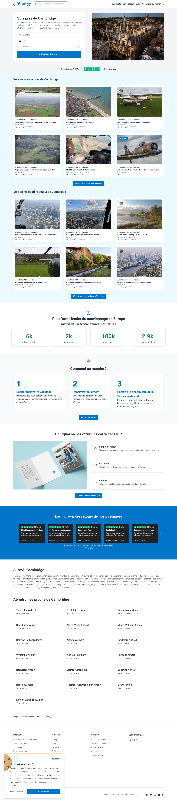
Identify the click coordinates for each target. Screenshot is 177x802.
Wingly (16, 717)
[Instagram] (155, 795)
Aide (138, 4)
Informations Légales (133, 795)
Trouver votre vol (97, 755)
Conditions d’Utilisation (113, 795)
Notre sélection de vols (31, 717)
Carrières (55, 751)
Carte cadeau (128, 4)
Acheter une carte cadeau (88, 496)
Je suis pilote (115, 4)
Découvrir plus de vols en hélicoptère (89, 296)
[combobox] (51, 3)
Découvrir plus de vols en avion (88, 184)
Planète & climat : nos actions (25, 740)
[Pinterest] (163, 795)
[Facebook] (147, 795)
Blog (54, 743)
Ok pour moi (43, 792)
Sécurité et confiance (22, 743)
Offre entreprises (97, 747)
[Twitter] (151, 795)
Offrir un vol (95, 751)
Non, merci (55, 759)
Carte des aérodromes (99, 743)
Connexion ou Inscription (153, 4)
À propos (55, 740)
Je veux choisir (16, 792)
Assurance (17, 747)
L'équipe (55, 747)
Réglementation (20, 751)
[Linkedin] (159, 795)
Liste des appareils (98, 740)
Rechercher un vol (51, 54)
